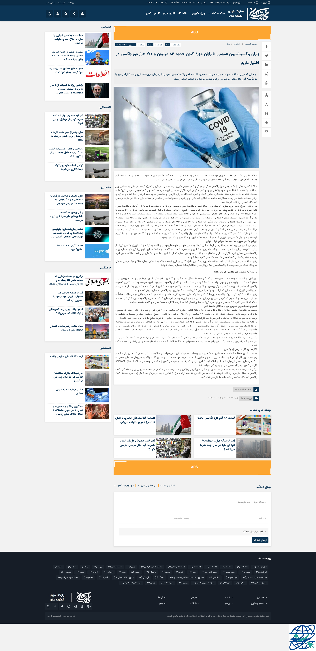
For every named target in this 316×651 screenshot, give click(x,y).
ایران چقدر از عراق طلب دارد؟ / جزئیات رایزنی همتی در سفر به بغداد (67, 136)
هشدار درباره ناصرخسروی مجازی (69, 391)
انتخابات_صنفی (176, 567)
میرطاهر (225, 582)
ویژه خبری (198, 13)
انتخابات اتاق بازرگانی (151, 567)
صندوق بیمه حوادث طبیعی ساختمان (187, 577)
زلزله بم (94, 572)
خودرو (166, 572)
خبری (180, 572)
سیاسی (66, 572)
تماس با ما (50, 2)
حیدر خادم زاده (209, 572)
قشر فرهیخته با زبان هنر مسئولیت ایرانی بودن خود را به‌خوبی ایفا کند (68, 296)
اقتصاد (227, 567)
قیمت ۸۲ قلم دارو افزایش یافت (216, 418)
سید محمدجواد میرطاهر (255, 577)
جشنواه (245, 572)
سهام (80, 572)
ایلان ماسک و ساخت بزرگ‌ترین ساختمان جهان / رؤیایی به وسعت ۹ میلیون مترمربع (66, 200)
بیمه (85, 567)
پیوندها (71, 2)
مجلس (88, 577)
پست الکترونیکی (181, 518)
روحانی (108, 572)
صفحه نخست (216, 13)
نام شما (262, 518)
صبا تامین (231, 577)
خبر (192, 572)
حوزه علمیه (229, 572)
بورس (98, 567)
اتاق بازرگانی (260, 567)
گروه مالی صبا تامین (131, 582)
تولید (58, 567)
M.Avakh (239, 390)
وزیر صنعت (167, 582)
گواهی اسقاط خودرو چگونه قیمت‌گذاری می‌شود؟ (69, 167)
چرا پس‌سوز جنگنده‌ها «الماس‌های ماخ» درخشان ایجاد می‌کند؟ (66, 216)
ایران (131, 567)
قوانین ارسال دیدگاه (252, 532)
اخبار (228, 44)
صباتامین (214, 577)
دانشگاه (182, 13)
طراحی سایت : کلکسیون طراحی (61, 616)
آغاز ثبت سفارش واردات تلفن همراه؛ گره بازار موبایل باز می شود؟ (137, 445)
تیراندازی (261, 572)
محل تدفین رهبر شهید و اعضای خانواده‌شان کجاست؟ (66, 328)
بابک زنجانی (115, 567)
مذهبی (240, 582)
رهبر (122, 572)
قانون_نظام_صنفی (123, 577)
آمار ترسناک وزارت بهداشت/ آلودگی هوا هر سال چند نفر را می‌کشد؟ (217, 445)
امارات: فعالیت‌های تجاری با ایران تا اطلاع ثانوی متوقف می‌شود (135, 420)
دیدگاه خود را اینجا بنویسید (252, 502)
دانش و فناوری (257, 603)
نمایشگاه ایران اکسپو (203, 582)
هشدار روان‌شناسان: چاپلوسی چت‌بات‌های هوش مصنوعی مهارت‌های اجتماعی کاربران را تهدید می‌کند (67, 235)
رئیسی (135, 572)
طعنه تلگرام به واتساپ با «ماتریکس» (70, 247)
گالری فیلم (169, 13)
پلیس (151, 582)
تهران (72, 567)
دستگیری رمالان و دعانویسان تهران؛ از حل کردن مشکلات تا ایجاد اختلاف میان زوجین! (67, 410)
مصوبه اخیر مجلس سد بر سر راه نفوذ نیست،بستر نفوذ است (66, 70)
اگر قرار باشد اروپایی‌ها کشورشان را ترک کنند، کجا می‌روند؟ (66, 311)
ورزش (183, 582)
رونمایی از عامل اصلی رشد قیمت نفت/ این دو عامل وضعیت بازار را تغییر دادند (66, 152)
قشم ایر (103, 577)
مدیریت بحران (259, 582)
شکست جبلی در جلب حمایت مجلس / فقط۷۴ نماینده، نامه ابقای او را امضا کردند (67, 56)
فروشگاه (61, 2)
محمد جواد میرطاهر (68, 577)
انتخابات (196, 567)
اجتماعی (236, 44)
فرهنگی (144, 577)
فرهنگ (159, 577)
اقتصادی (212, 567)
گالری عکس (153, 13)
